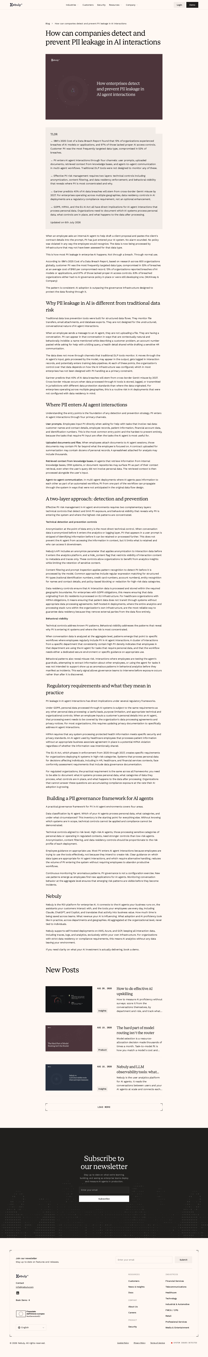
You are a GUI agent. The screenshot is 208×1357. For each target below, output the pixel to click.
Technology (171, 1298)
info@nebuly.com (24, 1287)
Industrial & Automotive (177, 1304)
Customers (133, 1281)
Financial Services (175, 1281)
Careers (132, 1312)
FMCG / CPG (172, 1310)
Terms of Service (157, 1343)
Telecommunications (176, 1287)
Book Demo (21, 1300)
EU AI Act (56, 752)
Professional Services (176, 1322)
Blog (48, 23)
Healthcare (171, 1292)
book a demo (131, 949)
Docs (130, 1292)
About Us (133, 1306)
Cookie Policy (123, 1343)
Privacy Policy (139, 1343)
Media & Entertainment (177, 1327)
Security (132, 1326)
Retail (168, 1316)
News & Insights (136, 1287)
